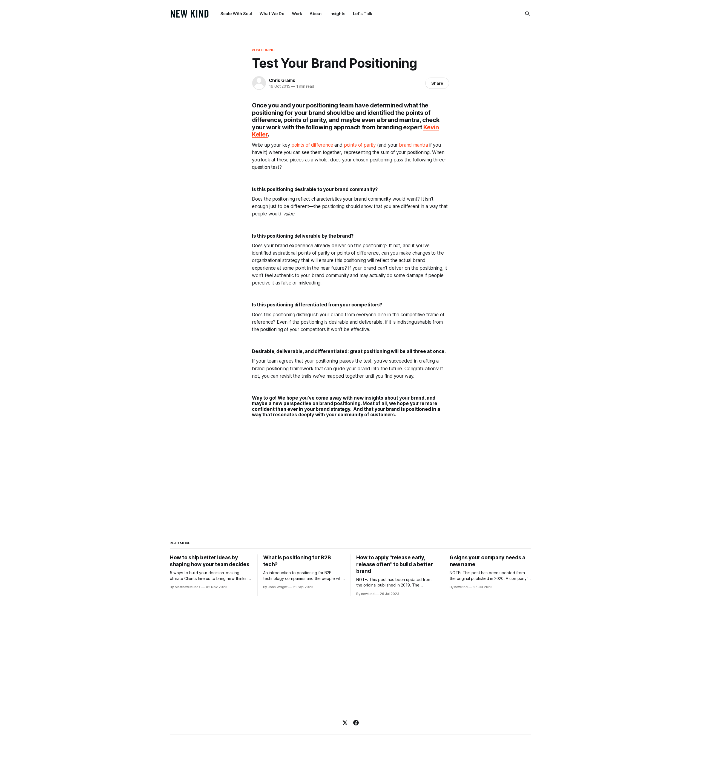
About (316, 13)
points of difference (312, 145)
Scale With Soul (236, 13)
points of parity (360, 145)
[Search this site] (527, 13)
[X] (345, 722)
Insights (337, 13)
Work (297, 13)
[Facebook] (356, 722)
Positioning (263, 50)
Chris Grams (282, 80)
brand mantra (413, 145)
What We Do (272, 13)
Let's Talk (362, 13)
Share (437, 83)
